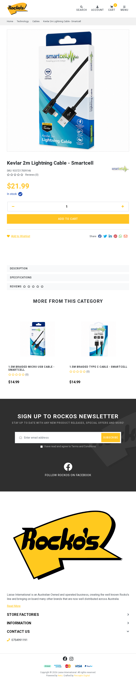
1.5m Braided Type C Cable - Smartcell (37, 366)
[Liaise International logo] (17, 9)
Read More (14, 606)
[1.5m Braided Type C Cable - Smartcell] (37, 339)
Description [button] (19, 268)
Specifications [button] (21, 277)
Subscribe (110, 437)
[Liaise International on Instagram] (71, 658)
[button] (111, 8)
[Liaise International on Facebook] (65, 658)
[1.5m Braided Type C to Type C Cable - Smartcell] (98, 339)
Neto (60, 675)
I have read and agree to (70, 446)
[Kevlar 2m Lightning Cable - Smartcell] (68, 91)
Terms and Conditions (83, 446)
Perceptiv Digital (82, 675)
